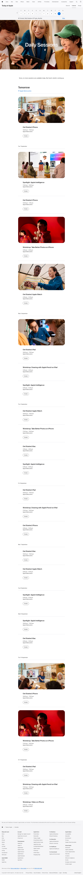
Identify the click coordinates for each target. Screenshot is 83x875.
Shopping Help (37, 854)
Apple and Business (53, 834)
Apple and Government (54, 854)
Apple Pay (4, 862)
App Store (20, 860)
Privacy (67, 840)
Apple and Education (54, 841)
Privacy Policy (29, 872)
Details (26, 136)
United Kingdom (77, 872)
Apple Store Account (22, 836)
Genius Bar (36, 836)
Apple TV (20, 845)
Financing (36, 850)
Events (66, 860)
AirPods (3, 846)
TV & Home (4, 848)
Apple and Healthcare (54, 848)
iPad (3, 838)
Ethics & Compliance (70, 858)
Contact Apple (68, 864)
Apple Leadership (69, 849)
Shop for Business (53, 836)
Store (3, 834)
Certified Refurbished (38, 846)
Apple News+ (21, 853)
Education (67, 836)
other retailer (23, 868)
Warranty (67, 853)
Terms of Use (45, 872)
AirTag (3, 850)
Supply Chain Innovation (70, 842)
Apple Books (20, 858)
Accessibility (68, 834)
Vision (3, 844)
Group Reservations (38, 840)
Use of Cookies (37, 872)
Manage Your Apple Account (24, 834)
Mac (3, 836)
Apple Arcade (21, 849)
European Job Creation (70, 862)
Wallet (3, 860)
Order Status (36, 852)
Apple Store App (37, 844)
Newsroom (67, 847)
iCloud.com (20, 838)
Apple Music (20, 847)
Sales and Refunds (53, 872)
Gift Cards (4, 854)
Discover (68, 5)
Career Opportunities (70, 851)
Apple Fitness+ (21, 851)
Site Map (65, 872)
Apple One (20, 843)
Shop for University (53, 843)
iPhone (3, 840)
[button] (76, 2)
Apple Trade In (37, 848)
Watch (3, 842)
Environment (68, 838)
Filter (63, 18)
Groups (79, 5)
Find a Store (36, 834)
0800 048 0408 (38, 868)
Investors (67, 855)
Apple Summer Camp (38, 842)
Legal (60, 872)
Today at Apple (7, 6)
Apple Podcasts (21, 855)
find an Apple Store (15, 868)
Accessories (4, 852)
